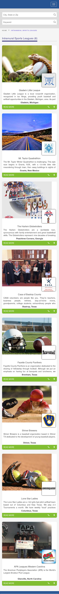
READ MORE (8, 107)
